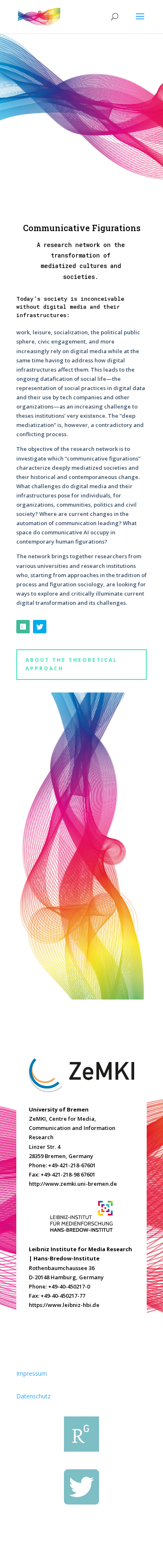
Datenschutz (33, 1396)
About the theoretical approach (71, 664)
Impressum (31, 1373)
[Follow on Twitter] (39, 626)
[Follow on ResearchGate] (23, 626)
